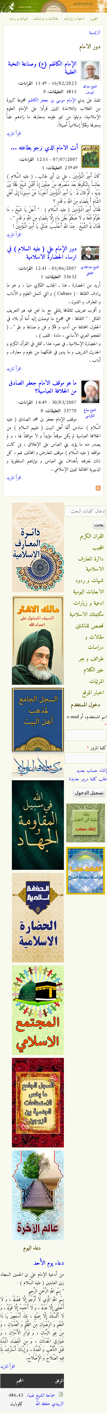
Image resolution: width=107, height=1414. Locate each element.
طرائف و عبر (91, 659)
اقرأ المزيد (14, 134)
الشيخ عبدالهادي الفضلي (90, 270)
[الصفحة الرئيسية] (53, 11)
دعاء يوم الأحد (48, 1263)
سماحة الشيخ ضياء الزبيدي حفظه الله (45, 1399)
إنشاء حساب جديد (91, 771)
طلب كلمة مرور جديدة (88, 779)
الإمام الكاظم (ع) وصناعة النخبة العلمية (42, 68)
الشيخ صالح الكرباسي (90, 413)
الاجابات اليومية (88, 592)
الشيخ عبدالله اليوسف (90, 90)
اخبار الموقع (93, 693)
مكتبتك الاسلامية (87, 615)
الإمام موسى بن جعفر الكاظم (52, 100)
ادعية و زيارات (74, 19)
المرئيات (96, 681)
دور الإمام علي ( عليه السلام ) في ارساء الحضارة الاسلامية (42, 253)
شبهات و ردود (18, 19)
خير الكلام (94, 670)
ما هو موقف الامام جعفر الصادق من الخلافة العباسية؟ (43, 387)
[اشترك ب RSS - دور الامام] (98, 489)
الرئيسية (94, 32)
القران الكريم (92, 536)
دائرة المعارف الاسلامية (91, 564)
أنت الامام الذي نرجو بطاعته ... (44, 148)
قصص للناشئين (89, 626)
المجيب (94, 19)
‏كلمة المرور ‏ (97, 748)
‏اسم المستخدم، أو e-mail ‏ (87, 721)
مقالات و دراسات (46, 19)
